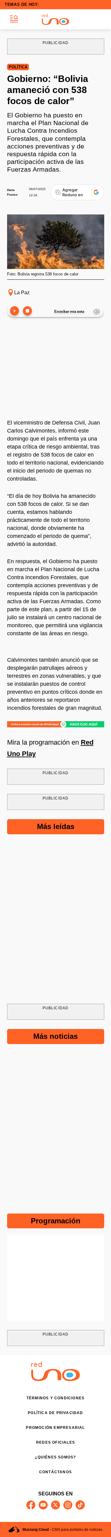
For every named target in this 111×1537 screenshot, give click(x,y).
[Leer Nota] (14, 311)
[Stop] (27, 311)
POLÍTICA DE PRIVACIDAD (55, 1413)
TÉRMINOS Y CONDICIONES (55, 1398)
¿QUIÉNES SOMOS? (55, 1457)
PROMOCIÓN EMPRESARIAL (55, 1427)
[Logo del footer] (55, 1379)
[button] (14, 19)
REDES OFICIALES (55, 1442)
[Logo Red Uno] (55, 19)
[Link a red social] (30, 1505)
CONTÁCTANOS (55, 1472)
